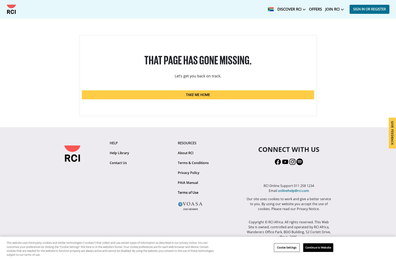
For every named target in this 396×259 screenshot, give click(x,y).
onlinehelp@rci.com (293, 190)
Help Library (119, 153)
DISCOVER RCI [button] (290, 9)
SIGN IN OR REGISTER (369, 9)
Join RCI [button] (333, 9)
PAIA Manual (188, 182)
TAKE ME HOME (198, 94)
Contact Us (118, 163)
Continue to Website (318, 247)
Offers (315, 9)
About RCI (185, 153)
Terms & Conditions (193, 163)
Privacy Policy (188, 172)
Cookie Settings (286, 247)
